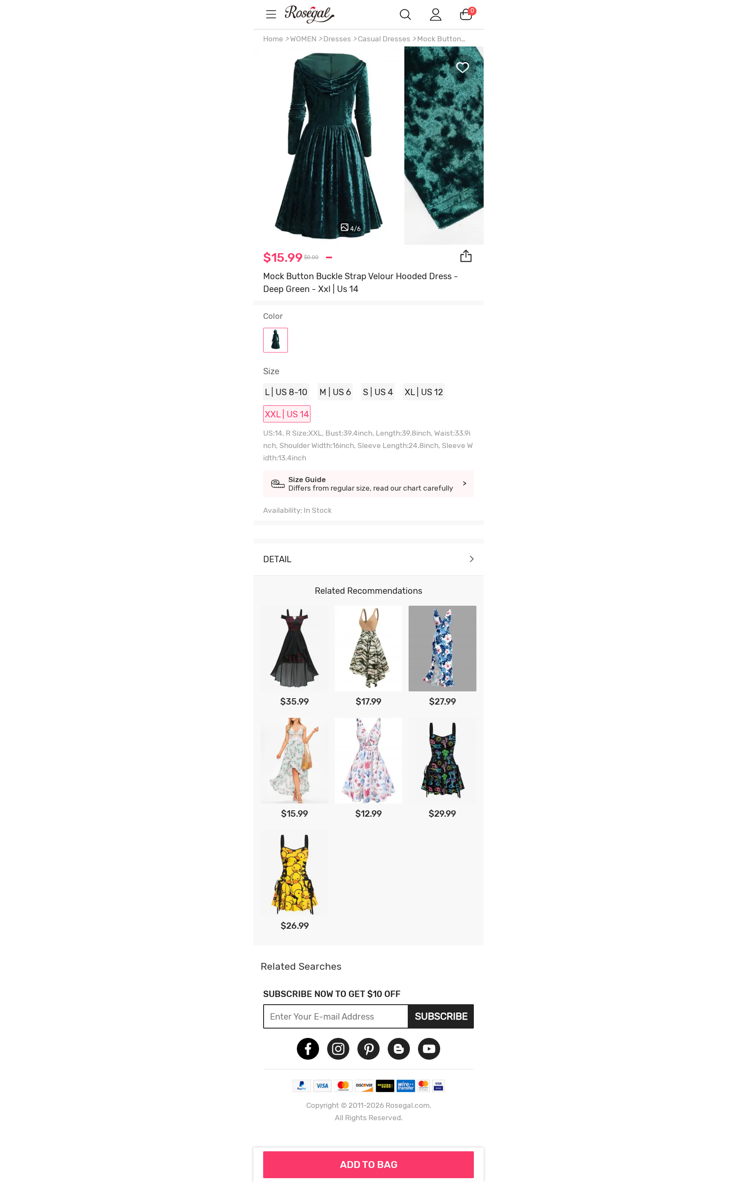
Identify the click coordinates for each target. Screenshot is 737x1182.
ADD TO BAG (369, 1164)
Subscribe (441, 1016)
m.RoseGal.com (317, 14)
